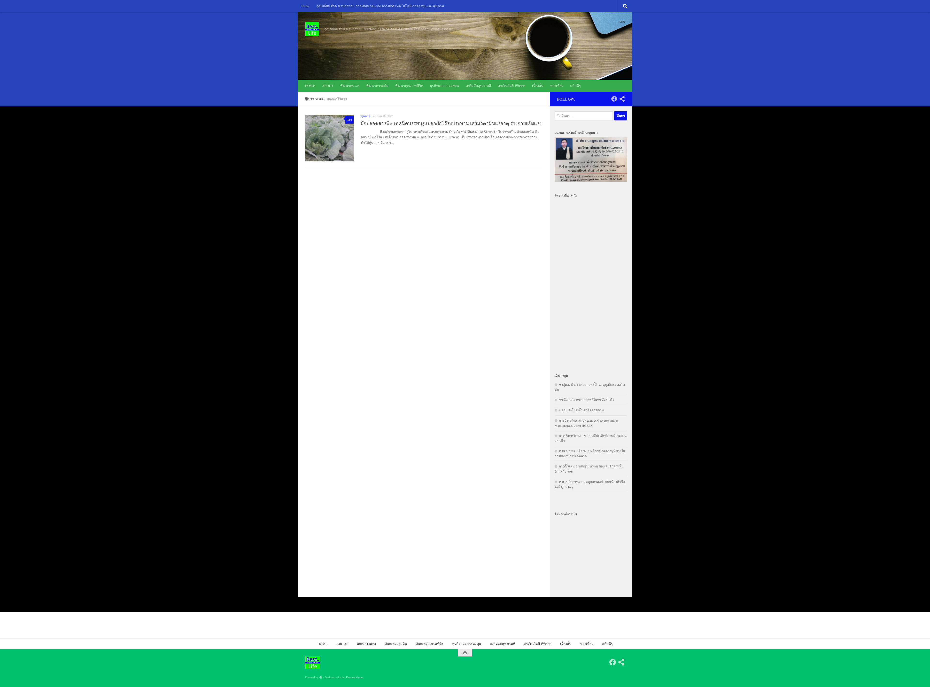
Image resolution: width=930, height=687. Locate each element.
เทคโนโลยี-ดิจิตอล (511, 85)
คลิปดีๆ (575, 85)
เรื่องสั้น (537, 85)
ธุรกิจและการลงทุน (444, 85)
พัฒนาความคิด (377, 85)
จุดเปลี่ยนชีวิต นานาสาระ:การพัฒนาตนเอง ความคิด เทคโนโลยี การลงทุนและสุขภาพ (380, 6)
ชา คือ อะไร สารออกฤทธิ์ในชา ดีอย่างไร (586, 400)
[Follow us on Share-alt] (622, 99)
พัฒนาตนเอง (349, 85)
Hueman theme (354, 677)
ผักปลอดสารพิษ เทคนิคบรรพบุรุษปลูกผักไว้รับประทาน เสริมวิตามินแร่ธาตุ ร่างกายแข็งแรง (451, 123)
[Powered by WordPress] (320, 677)
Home (305, 6)
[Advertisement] (591, 282)
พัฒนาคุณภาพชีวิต (409, 85)
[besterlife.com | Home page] (312, 29)
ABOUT (327, 85)
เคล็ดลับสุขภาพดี (478, 85)
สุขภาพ (365, 116)
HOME (310, 85)
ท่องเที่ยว (556, 85)
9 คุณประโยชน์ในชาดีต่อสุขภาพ (581, 410)
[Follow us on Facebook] (614, 99)
